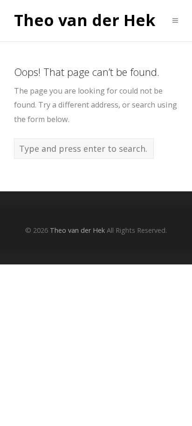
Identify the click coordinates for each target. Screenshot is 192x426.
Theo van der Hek (85, 20)
